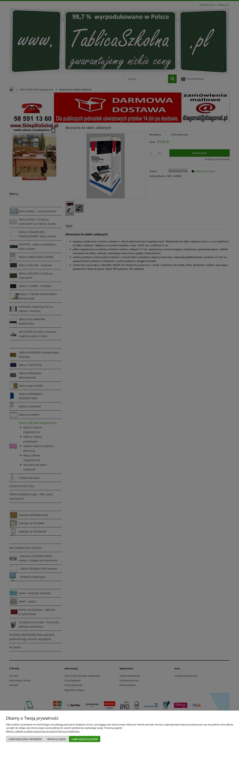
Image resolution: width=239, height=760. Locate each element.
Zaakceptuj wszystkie (85, 739)
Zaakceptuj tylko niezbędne (25, 739)
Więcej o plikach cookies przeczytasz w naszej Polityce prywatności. (43, 731)
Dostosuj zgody (56, 739)
